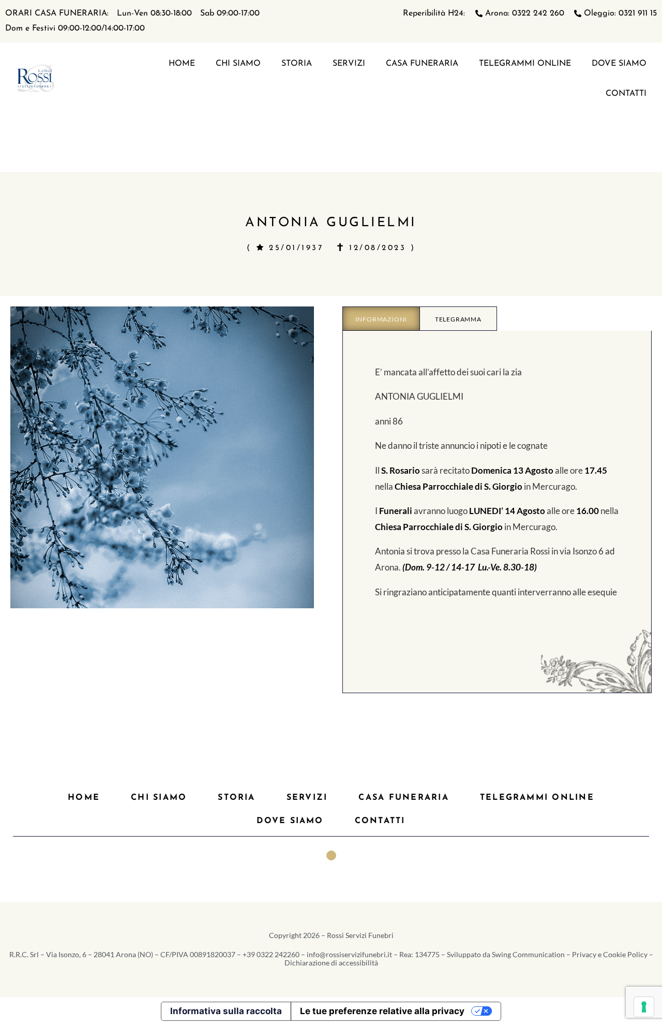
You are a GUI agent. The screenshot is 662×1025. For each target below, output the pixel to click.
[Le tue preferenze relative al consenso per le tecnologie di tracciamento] (644, 1007)
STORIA (296, 64)
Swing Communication (528, 954)
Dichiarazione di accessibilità (331, 962)
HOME (182, 64)
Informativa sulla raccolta (226, 1011)
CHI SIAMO (238, 64)
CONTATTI (626, 94)
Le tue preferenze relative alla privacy (382, 1011)
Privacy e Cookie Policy (610, 954)
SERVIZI (349, 64)
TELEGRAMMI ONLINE (525, 64)
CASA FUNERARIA (422, 64)
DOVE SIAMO (619, 64)
